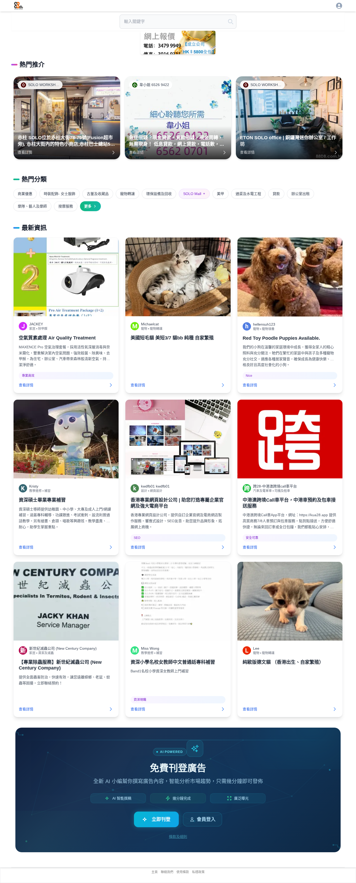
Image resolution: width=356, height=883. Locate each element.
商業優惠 (25, 194)
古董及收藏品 (98, 194)
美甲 (220, 194)
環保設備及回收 (159, 194)
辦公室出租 (300, 194)
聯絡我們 (167, 872)
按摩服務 (65, 206)
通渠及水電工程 (248, 194)
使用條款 (182, 872)
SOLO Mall (194, 194)
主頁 (154, 872)
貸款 (276, 194)
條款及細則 (178, 837)
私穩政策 (198, 872)
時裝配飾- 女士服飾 (59, 194)
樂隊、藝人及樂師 (32, 206)
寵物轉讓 (127, 194)
